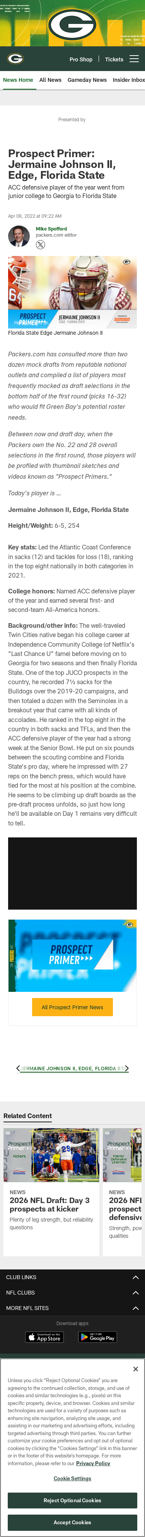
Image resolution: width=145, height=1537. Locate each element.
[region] (72, 1447)
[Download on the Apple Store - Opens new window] (44, 1338)
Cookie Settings (73, 1478)
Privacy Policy (93, 1463)
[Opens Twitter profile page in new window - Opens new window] (40, 244)
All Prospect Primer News (72, 1007)
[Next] (126, 1068)
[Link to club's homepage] (15, 55)
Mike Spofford (51, 228)
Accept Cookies (72, 1522)
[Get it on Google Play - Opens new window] (98, 1341)
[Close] (135, 1369)
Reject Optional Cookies (72, 1500)
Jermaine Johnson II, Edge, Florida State (76, 1068)
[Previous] (19, 1068)
